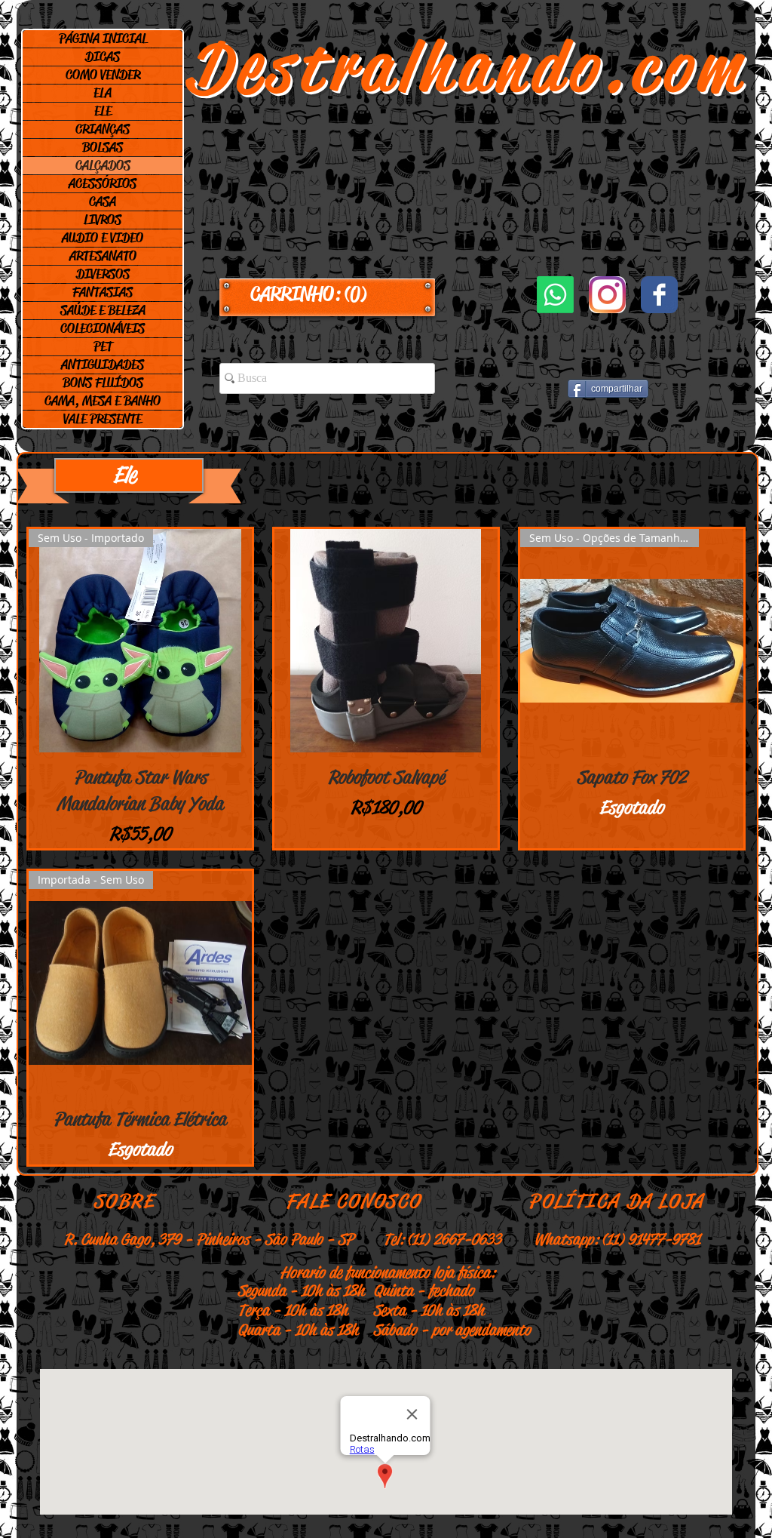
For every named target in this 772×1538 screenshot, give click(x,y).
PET (102, 346)
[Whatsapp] (555, 294)
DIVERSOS (103, 274)
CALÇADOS (102, 165)
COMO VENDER (103, 74)
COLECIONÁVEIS (102, 328)
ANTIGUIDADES (102, 364)
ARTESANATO (102, 256)
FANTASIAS (102, 292)
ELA (102, 93)
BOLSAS (102, 147)
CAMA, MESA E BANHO (102, 400)
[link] (327, 294)
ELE (103, 111)
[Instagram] (607, 294)
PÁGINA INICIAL (103, 38)
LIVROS (102, 219)
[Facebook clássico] (659, 294)
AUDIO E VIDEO (102, 237)
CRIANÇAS (102, 129)
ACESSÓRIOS (102, 183)
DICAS (102, 56)
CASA (102, 201)
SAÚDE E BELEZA (103, 310)
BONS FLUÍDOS (103, 382)
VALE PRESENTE (102, 419)
